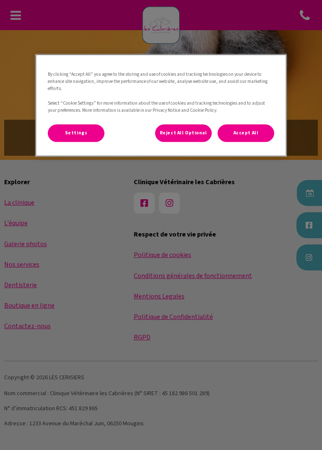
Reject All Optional (183, 133)
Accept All (246, 133)
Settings (76, 133)
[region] (161, 105)
